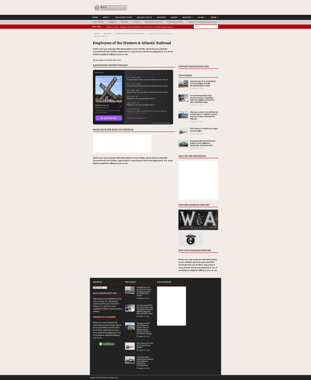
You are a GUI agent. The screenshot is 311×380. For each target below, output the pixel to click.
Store (201, 17)
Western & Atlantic (175, 22)
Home (95, 17)
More (213, 17)
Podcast (124, 22)
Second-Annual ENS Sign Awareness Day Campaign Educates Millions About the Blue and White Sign (202, 98)
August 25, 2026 (197, 88)
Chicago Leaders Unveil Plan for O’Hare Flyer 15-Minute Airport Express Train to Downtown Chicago (204, 115)
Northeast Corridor (153, 22)
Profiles (161, 17)
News (105, 17)
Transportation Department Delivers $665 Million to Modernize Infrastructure (202, 143)
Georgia (136, 22)
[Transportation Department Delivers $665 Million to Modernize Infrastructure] (183, 143)
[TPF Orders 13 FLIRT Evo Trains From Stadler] (183, 131)
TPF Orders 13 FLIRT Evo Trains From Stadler (145, 345)
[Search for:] (206, 26)
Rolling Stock (144, 17)
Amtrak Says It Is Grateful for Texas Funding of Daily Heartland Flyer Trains (203, 83)
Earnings (112, 22)
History (187, 17)
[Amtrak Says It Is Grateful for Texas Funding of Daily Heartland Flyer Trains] (183, 83)
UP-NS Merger (98, 22)
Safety (174, 17)
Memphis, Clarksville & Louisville (202, 22)
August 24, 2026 (197, 133)
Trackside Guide (123, 17)
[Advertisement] (198, 47)
